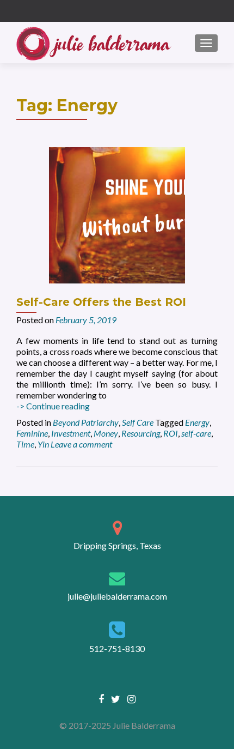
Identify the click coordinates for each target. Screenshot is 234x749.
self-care (196, 433)
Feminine (32, 433)
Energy (197, 422)
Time (25, 444)
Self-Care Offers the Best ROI (101, 302)
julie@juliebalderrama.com (117, 596)
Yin (43, 444)
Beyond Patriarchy (86, 422)
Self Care (137, 422)
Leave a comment (81, 444)
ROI (170, 433)
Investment (70, 433)
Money (106, 433)
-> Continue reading (53, 406)
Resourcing (140, 433)
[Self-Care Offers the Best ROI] (117, 214)
